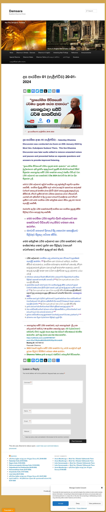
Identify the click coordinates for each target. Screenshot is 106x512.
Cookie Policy (72, 508)
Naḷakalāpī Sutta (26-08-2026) (18, 461)
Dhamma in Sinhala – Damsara (25, 53)
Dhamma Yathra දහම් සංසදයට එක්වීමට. (48, 57)
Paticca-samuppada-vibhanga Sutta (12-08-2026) (24, 465)
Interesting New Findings (60, 53)
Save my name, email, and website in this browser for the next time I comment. (47, 437)
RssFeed (14, 456)
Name (27, 411)
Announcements (86, 53)
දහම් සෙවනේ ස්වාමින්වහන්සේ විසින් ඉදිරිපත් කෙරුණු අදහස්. (49, 306)
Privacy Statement (82, 508)
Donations (76, 57)
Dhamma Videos (28, 57)
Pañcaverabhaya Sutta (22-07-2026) (20, 469)
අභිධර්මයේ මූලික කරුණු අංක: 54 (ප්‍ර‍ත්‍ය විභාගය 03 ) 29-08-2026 (27, 459)
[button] (102, 488)
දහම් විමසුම (66, 57)
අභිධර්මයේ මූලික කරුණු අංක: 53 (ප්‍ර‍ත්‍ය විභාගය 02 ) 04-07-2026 (27, 476)
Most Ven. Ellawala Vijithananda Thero (81, 459)
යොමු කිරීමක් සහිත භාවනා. (18, 62)
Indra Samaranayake (61, 463)
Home (11, 53)
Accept (60, 503)
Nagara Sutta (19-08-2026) (17, 463)
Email (27, 421)
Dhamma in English (44, 53)
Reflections (74, 53)
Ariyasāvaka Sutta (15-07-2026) (18, 472)
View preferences (95, 503)
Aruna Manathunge (61, 459)
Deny (78, 503)
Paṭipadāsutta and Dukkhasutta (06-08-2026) (23, 467)
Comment (27, 382)
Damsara (15, 11)
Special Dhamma (15, 57)
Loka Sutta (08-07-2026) (16, 474)
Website (26, 431)
